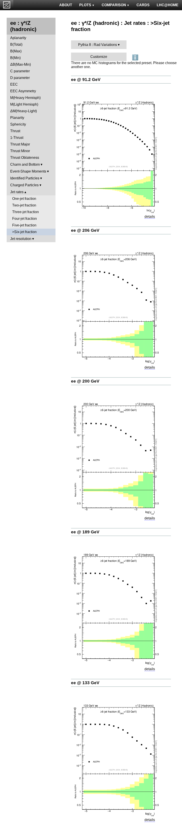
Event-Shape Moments (28, 171)
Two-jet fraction (24, 205)
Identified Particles (24, 178)
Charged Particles (24, 185)
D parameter (20, 78)
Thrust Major (20, 144)
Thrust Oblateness (24, 157)
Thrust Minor (20, 151)
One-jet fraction (24, 198)
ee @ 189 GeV (85, 532)
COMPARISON (114, 5)
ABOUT (65, 5)
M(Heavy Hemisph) (25, 98)
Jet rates (17, 192)
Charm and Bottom (25, 164)
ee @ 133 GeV (85, 682)
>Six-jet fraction (24, 232)
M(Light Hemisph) (24, 104)
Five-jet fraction (24, 225)
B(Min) (15, 58)
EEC (14, 84)
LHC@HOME (167, 5)
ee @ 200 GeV (85, 381)
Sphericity (18, 124)
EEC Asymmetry (23, 91)
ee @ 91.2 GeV (86, 79)
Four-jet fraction (24, 218)
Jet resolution (20, 239)
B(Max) (16, 51)
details (149, 216)
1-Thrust (16, 137)
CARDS (143, 5)
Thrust (15, 131)
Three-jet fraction (25, 212)
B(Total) (16, 44)
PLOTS (85, 5)
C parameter (20, 71)
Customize (98, 57)
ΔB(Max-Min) (20, 64)
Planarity (17, 118)
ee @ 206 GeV (85, 230)
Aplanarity (18, 38)
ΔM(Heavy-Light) (23, 111)
